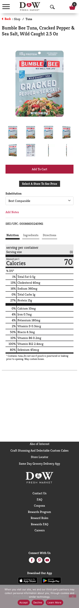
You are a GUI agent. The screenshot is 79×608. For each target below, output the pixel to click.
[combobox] (39, 201)
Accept (23, 602)
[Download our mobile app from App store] (27, 580)
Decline (37, 602)
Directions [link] (49, 235)
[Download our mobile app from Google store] (51, 580)
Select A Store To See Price (39, 184)
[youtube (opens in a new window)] (47, 561)
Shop (17, 19)
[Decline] (72, 596)
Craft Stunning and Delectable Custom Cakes (39, 450)
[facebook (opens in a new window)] (32, 561)
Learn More (54, 602)
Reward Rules (39, 518)
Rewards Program (39, 512)
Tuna (29, 19)
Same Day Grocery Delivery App (39, 464)
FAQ (39, 499)
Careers (40, 530)
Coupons (39, 506)
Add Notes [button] (12, 212)
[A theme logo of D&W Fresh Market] (29, 6)
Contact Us (39, 493)
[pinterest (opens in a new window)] (39, 561)
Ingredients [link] (30, 235)
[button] (13, 132)
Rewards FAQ (39, 524)
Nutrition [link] (12, 235)
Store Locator (39, 457)
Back (7, 19)
